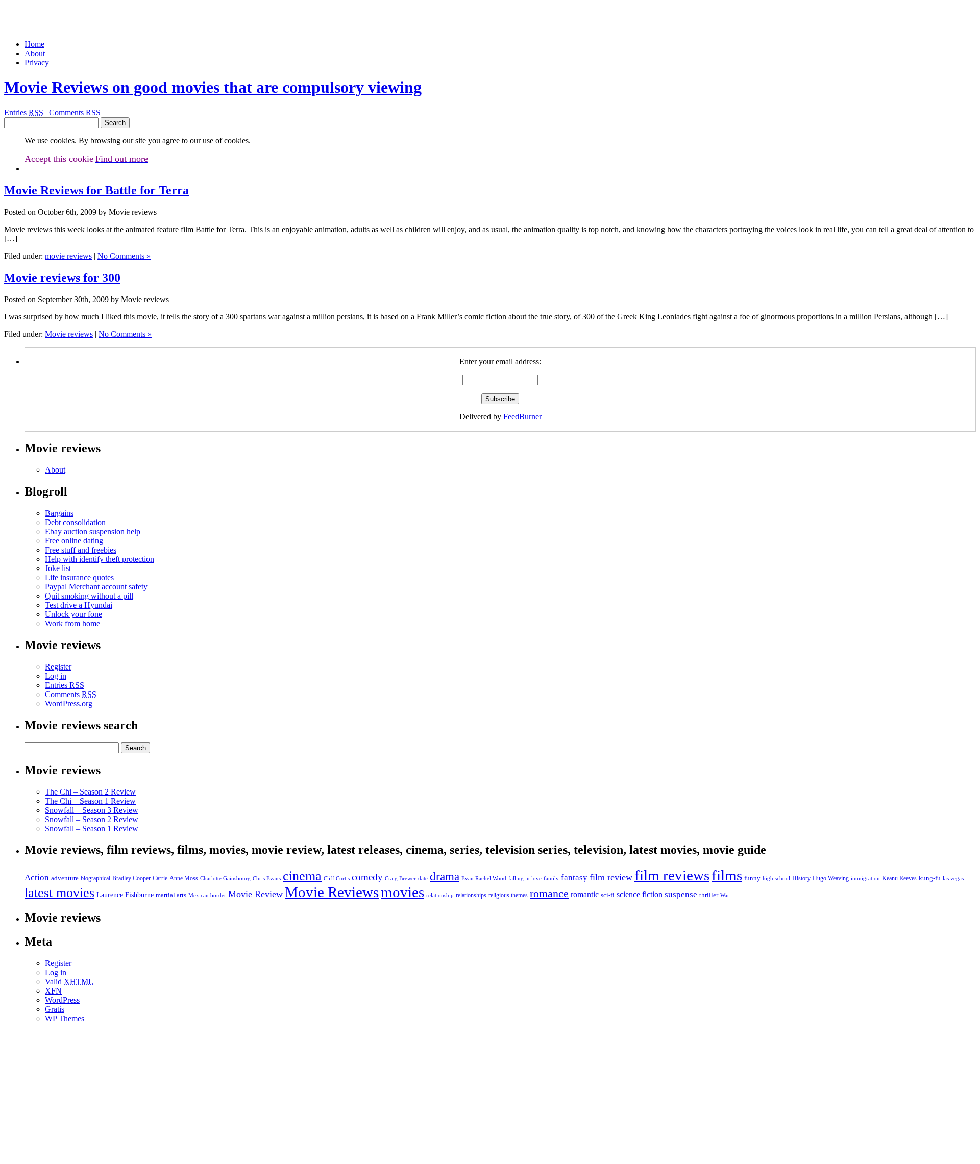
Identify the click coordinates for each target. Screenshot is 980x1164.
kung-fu (930, 878)
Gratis (54, 1009)
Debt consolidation (75, 522)
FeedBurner (522, 416)
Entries (23, 112)
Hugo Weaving (831, 878)
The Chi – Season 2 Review (90, 791)
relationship (440, 895)
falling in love (525, 878)
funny (752, 878)
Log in (55, 676)
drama (444, 876)
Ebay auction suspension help (92, 531)
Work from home (72, 623)
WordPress (62, 1000)
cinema (302, 876)
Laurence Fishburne (125, 894)
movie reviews (68, 256)
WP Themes (64, 1018)
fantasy (574, 877)
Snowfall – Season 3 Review (91, 810)
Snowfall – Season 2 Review (91, 819)
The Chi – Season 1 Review (90, 801)
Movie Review (255, 894)
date (423, 878)
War (724, 895)
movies (402, 892)
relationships (471, 895)
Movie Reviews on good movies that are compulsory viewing (213, 87)
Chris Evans (267, 878)
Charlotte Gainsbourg (225, 878)
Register (58, 666)
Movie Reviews (332, 892)
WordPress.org (68, 703)
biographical (95, 878)
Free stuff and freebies (80, 550)
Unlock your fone (73, 614)
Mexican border (207, 895)
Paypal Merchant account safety (96, 586)
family (551, 878)
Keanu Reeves (899, 878)
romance (549, 893)
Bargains (59, 513)
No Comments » (124, 256)
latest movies (59, 892)
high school (776, 878)
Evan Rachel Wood (483, 878)
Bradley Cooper (131, 878)
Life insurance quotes (79, 577)
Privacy (36, 62)
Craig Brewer (400, 878)
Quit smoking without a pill (89, 595)
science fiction (640, 894)
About (34, 53)
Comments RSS (75, 112)
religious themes (508, 895)
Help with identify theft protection (99, 559)
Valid (69, 981)
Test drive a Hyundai (78, 605)
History (801, 878)
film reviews (671, 875)
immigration (865, 878)
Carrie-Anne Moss (175, 878)
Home (34, 44)
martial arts (171, 895)
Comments (70, 694)
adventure (65, 878)
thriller (708, 895)
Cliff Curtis (337, 878)
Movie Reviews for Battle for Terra (96, 190)
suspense (681, 894)
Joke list (58, 568)
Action (36, 877)
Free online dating (74, 540)
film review (611, 877)
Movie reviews (69, 334)
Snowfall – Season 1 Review (91, 828)
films (727, 875)
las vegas (953, 878)
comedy (367, 877)
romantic (585, 894)
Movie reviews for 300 (62, 277)
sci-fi (608, 895)
